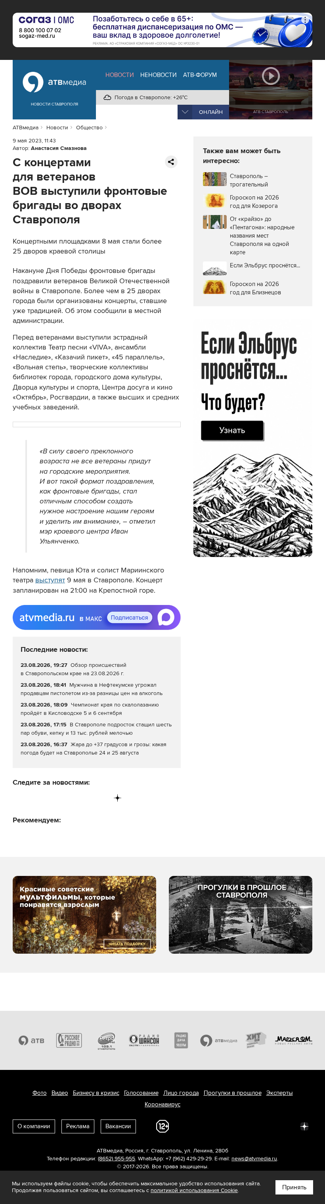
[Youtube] (84, 798)
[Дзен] (117, 798)
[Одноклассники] (52, 798)
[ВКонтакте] (19, 798)
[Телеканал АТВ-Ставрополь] (31, 1040)
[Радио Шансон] (144, 1040)
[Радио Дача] (181, 1040)
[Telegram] (35, 798)
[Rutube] (101, 798)
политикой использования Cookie (194, 1190)
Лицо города (181, 1092)
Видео (60, 1092)
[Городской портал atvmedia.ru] (219, 1040)
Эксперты (279, 1092)
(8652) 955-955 (116, 1158)
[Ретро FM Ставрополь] (106, 1040)
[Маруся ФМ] (294, 1040)
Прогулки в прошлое (233, 1092)
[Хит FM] (256, 1040)
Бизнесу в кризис (96, 1092)
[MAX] (68, 798)
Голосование (141, 1092)
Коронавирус (162, 1104)
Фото (39, 1092)
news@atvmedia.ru (254, 1158)
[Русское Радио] (69, 1040)
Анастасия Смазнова (59, 148)
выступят (50, 580)
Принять (294, 1187)
